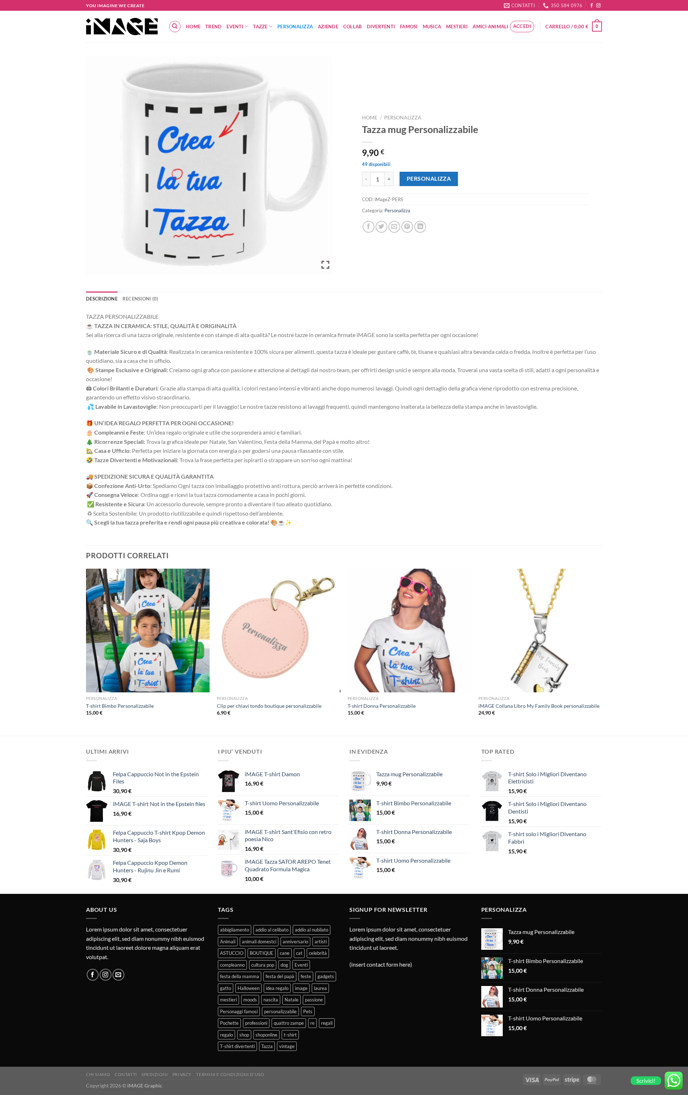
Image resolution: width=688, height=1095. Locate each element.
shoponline (266, 1035)
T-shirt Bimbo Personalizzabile (120, 706)
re (312, 1023)
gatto (225, 988)
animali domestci (259, 941)
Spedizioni (155, 1074)
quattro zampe (289, 1023)
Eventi (234, 26)
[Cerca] (175, 26)
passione (314, 999)
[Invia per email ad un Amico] (394, 227)
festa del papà (280, 976)
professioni (256, 1023)
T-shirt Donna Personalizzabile (382, 706)
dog (284, 965)
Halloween (248, 988)
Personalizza (295, 26)
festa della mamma (239, 976)
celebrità (318, 953)
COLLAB (352, 26)
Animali (227, 941)
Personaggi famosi (239, 1011)
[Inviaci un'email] (118, 975)
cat (299, 953)
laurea (320, 988)
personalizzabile (280, 1011)
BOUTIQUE (261, 953)
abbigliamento (234, 930)
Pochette (229, 1023)
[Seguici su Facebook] (591, 5)
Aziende (328, 26)
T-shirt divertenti (237, 1046)
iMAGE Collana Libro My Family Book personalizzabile (538, 706)
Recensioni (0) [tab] (140, 299)
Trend (213, 26)
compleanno (232, 965)
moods (250, 999)
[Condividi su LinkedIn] (420, 227)
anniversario (295, 941)
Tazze (260, 26)
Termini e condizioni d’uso (230, 1074)
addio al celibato (271, 930)
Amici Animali (490, 26)
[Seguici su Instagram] (598, 5)
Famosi (409, 26)
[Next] (601, 651)
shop (244, 1035)
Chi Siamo (98, 1074)
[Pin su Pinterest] (407, 227)
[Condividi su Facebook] (368, 227)
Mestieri (457, 26)
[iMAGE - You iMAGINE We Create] (122, 26)
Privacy (182, 1074)
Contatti (126, 1074)
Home (193, 26)
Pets (307, 1011)
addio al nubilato (311, 930)
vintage (287, 1046)
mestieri (228, 999)
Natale (291, 999)
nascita (270, 999)
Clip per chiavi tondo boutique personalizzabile (269, 706)
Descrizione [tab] (102, 299)
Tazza (267, 1046)
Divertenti (381, 26)
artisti (321, 941)
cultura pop (262, 965)
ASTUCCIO (231, 953)
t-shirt (290, 1035)
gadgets (325, 976)
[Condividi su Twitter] (381, 227)
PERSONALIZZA (429, 178)
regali (327, 1023)
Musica (432, 26)
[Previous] (86, 651)
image (301, 988)
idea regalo (277, 988)
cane (285, 953)
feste (306, 976)
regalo (226, 1035)
